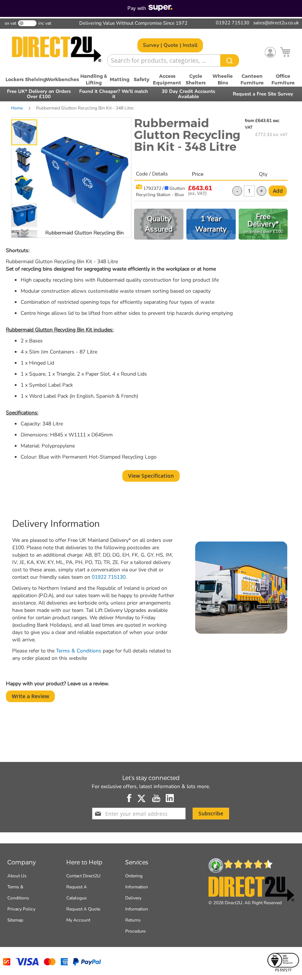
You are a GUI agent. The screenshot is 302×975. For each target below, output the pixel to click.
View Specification (151, 475)
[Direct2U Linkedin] (170, 798)
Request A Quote (83, 909)
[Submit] (229, 60)
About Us (17, 876)
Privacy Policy (21, 909)
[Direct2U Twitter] (142, 798)
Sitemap (15, 920)
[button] (25, 159)
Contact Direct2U (83, 876)
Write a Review (30, 696)
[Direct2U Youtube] (156, 798)
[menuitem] (14, 79)
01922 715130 (109, 577)
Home (17, 108)
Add (278, 190)
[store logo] (56, 49)
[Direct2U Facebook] (129, 798)
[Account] (270, 52)
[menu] (151, 79)
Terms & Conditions (78, 650)
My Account (78, 920)
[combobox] (173, 60)
